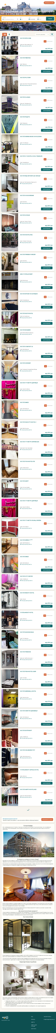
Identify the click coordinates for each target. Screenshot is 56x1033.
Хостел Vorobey (25, 363)
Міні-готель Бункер (26, 274)
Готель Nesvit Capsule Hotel (29, 770)
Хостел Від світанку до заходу (30, 176)
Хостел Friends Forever (28, 254)
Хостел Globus (25, 97)
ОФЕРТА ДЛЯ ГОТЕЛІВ (34, 1025)
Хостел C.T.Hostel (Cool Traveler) (31, 156)
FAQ (32, 1016)
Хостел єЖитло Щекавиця (28, 711)
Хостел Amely (24, 402)
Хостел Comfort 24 (26, 346)
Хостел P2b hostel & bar (28, 671)
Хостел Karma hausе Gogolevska (31, 136)
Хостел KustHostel (26, 313)
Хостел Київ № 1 (25, 540)
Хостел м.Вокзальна (27, 632)
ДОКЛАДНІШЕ (46, 51)
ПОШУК (50, 18)
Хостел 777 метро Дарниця (29, 383)
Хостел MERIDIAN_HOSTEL (28, 691)
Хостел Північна (25, 58)
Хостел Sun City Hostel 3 (28, 422)
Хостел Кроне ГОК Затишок (29, 294)
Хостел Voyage (25, 215)
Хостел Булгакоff (26, 730)
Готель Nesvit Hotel (26, 612)
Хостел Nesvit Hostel (27, 593)
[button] (52, 34)
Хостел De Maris (25, 330)
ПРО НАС (33, 1019)
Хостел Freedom (25, 652)
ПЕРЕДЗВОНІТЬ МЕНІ (47, 819)
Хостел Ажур (24, 481)
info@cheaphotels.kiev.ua (49, 1019)
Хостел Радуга (25, 117)
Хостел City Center (26, 576)
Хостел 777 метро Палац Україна (30, 520)
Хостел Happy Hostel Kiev (28, 789)
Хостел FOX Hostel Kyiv (27, 461)
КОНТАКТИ (33, 1028)
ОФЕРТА (33, 1022)
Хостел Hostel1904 (26, 235)
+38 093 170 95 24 (35, 2)
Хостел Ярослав (25, 38)
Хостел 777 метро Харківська (29, 442)
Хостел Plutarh (25, 77)
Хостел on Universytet (27, 750)
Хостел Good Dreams (27, 195)
